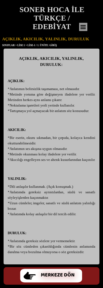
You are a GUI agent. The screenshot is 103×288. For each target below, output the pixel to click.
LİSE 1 (21, 45)
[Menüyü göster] (83, 27)
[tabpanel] (51, 157)
